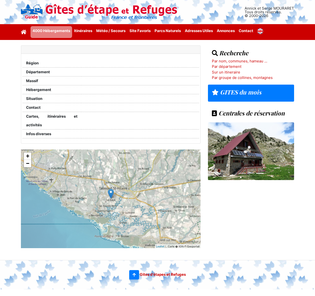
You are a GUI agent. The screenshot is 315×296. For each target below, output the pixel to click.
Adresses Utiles (199, 30)
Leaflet (160, 246)
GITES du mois (240, 92)
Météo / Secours (111, 30)
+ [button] (27, 156)
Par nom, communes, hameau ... (239, 61)
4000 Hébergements (51, 30)
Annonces (226, 30)
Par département (226, 66)
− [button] (27, 163)
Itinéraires (83, 30)
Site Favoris (140, 30)
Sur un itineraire (226, 72)
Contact (246, 30)
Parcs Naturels (168, 30)
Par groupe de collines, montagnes (242, 77)
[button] (134, 274)
